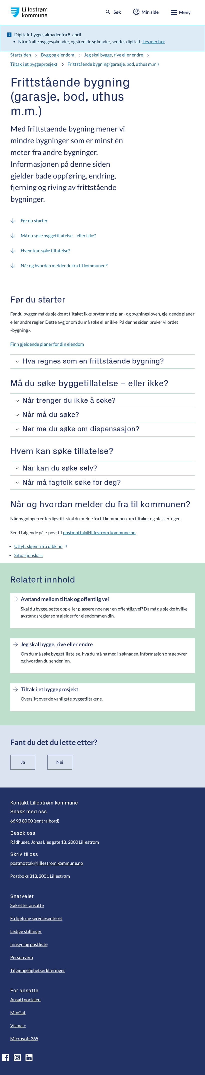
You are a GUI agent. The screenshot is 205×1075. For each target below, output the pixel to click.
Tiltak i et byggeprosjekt (34, 64)
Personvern (21, 957)
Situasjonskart (28, 555)
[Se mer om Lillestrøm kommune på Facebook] (5, 1057)
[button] (102, 361)
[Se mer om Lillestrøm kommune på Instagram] (17, 1057)
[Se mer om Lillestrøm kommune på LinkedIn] (29, 1057)
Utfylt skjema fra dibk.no (38, 546)
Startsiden (20, 55)
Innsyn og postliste (29, 944)
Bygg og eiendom (57, 55)
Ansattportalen (25, 999)
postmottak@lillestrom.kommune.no (99, 532)
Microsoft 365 (24, 1038)
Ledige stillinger (26, 931)
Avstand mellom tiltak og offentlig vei (65, 599)
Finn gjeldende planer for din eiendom (47, 344)
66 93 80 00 (21, 821)
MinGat (18, 1012)
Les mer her (153, 41)
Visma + (18, 1025)
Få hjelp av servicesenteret (36, 918)
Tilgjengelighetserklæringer (37, 970)
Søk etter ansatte (27, 905)
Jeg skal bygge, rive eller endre (113, 55)
